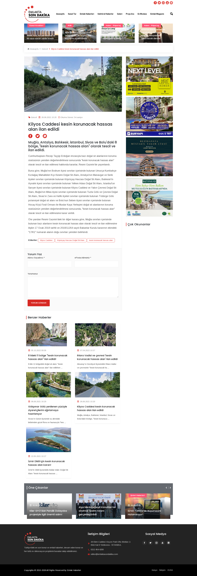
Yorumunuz (33, 274)
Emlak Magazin (157, 14)
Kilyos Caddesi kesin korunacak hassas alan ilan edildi (96, 408)
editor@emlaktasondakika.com (104, 554)
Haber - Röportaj (113, 25)
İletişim (162, 570)
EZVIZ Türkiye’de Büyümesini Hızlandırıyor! (144, 512)
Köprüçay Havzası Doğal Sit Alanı (70, 240)
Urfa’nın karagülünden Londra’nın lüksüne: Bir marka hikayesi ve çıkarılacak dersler (153, 34)
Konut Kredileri (36, 25)
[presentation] (166, 487)
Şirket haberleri (138, 495)
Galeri (119, 14)
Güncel (44, 49)
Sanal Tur (72, 14)
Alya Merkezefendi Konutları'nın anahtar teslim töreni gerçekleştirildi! (97, 510)
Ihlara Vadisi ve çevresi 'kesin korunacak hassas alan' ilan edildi (97, 357)
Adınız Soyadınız (36, 257)
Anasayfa (60, 14)
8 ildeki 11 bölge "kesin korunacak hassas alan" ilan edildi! (47, 357)
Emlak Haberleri (87, 14)
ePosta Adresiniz (83, 257)
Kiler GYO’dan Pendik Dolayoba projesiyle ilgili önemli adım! (48, 512)
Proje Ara (130, 14)
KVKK (170, 570)
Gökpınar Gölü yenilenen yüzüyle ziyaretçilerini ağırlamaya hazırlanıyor (47, 410)
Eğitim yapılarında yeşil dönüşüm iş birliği (115, 37)
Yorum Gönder (38, 303)
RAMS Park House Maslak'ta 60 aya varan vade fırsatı (41, 37)
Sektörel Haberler (106, 14)
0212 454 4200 (97, 549)
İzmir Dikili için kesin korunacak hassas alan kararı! (46, 463)
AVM (69, 25)
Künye (154, 570)
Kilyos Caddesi (46, 240)
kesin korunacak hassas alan (101, 240)
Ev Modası (142, 14)
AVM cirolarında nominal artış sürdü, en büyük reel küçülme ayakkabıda (78, 35)
